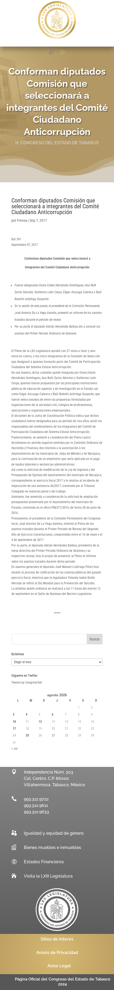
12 (40, 722)
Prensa (22, 220)
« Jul (14, 749)
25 (27, 735)
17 (14, 728)
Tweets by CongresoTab (26, 682)
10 (14, 722)
